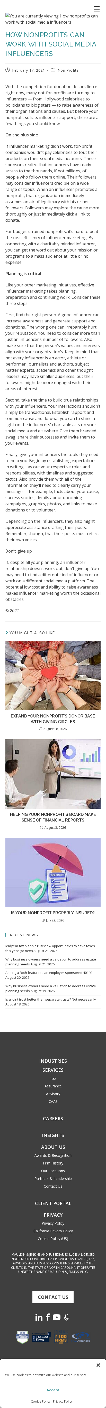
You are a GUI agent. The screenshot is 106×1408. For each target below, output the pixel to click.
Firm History (53, 1163)
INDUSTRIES (53, 1061)
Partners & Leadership (53, 1178)
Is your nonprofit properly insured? (53, 912)
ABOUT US (53, 1147)
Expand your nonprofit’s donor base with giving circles (53, 719)
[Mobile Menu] (97, 9)
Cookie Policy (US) (53, 1238)
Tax (53, 1078)
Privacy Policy (63, 1401)
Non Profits (68, 70)
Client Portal (53, 1203)
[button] (98, 1365)
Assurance (53, 1086)
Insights (53, 1135)
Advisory (53, 1093)
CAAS (53, 1101)
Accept (53, 1389)
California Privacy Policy (53, 1230)
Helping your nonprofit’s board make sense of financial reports (53, 817)
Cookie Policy (40, 1401)
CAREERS (53, 1118)
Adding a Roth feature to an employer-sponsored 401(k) (48, 972)
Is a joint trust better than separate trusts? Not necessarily (50, 999)
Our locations (53, 1170)
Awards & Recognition (53, 1155)
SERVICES (53, 1070)
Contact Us (53, 1186)
